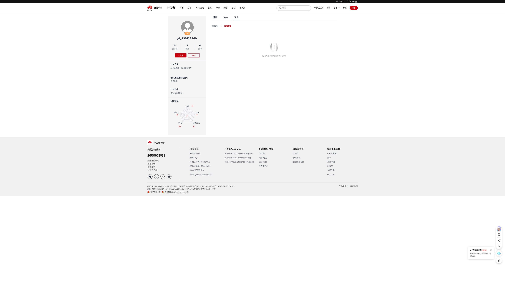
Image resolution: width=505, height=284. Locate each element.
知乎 (329, 157)
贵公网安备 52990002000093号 (177, 192)
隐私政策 (354, 186)
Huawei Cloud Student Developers (239, 162)
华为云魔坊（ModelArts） (201, 166)
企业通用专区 (298, 162)
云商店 (296, 153)
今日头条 (331, 170)
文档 (328, 8)
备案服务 (151, 167)
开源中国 (331, 162)
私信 (193, 55)
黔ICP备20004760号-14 (188, 186)
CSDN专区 (331, 153)
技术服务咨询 (153, 160)
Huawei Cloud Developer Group (237, 157)
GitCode (330, 174)
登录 (345, 8)
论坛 (236, 17)
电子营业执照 (155, 192)
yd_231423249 (187, 38)
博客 (215, 17)
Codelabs (263, 162)
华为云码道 (319, 8)
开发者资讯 (263, 166)
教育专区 (296, 157)
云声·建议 (263, 157)
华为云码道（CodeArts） (200, 162)
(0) (216, 26)
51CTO (330, 166)
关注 (187, 49)
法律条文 (343, 186)
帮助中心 (262, 153)
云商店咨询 (152, 170)
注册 (354, 8)
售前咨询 (151, 164)
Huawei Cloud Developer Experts (238, 153)
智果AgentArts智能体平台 (201, 174)
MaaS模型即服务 (197, 170)
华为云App (353, 2)
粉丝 (200, 49)
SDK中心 (194, 157)
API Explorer (195, 153)
